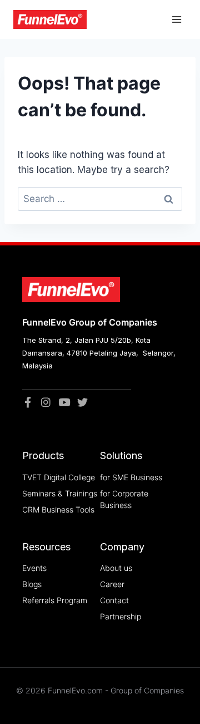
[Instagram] (46, 402)
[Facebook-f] (27, 402)
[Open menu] (176, 19)
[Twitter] (82, 402)
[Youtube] (64, 402)
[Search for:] (100, 198)
